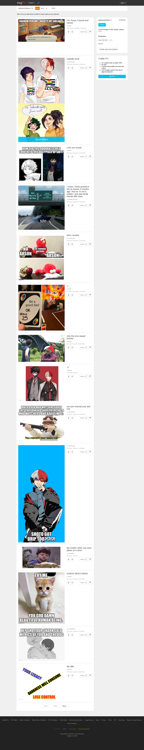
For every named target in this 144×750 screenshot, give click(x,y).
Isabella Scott (73, 59)
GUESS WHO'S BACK (77, 573)
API (115, 720)
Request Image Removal (134, 720)
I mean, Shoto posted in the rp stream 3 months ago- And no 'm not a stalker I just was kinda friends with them (78, 192)
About (97, 720)
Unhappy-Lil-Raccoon (73, 199)
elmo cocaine (73, 235)
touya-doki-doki (105, 40)
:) (67, 286)
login (100, 31)
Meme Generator (25, 720)
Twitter (65, 729)
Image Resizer (89, 720)
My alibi (70, 666)
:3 (68, 367)
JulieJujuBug (71, 553)
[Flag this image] (90, 32)
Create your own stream (108, 49)
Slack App (121, 720)
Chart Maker (63, 720)
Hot (37, 8)
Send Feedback (72, 723)
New (42, 8)
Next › (64, 706)
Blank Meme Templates (39, 720)
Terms (110, 720)
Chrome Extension (83, 729)
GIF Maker (14, 720)
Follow (102, 25)
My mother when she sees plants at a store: (79, 549)
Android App (72, 729)
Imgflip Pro (5, 720)
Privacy (103, 720)
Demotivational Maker (76, 720)
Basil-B (100, 44)
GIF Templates (53, 720)
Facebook (58, 729)
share (82, 32)
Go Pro (112, 76)
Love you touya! (74, 147)
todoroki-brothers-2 (25, 8)
